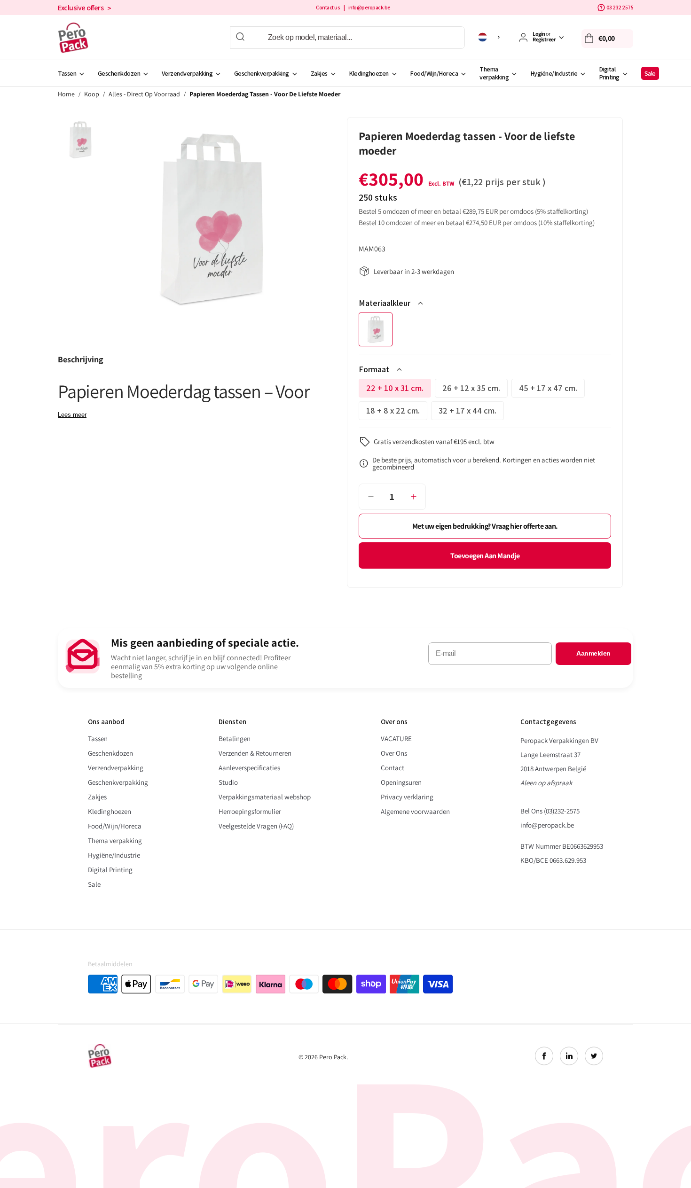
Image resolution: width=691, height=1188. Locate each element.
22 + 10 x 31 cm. (398, 390)
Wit (376, 329)
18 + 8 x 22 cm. (396, 412)
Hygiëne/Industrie (554, 73)
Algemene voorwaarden (415, 811)
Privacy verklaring (407, 796)
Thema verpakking (494, 73)
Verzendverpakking (187, 73)
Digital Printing (609, 73)
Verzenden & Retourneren (255, 753)
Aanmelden (593, 653)
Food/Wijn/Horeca (434, 73)
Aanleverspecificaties (249, 767)
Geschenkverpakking (261, 73)
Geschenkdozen (119, 73)
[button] (607, 38)
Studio (228, 782)
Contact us (328, 7)
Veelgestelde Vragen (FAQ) (256, 825)
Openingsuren (401, 782)
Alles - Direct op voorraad (144, 94)
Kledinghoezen (369, 73)
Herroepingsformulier (250, 811)
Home (66, 94)
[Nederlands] (490, 37)
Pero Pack (332, 1057)
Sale (650, 73)
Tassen (67, 73)
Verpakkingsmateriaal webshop (265, 796)
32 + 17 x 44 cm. (471, 412)
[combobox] (347, 37)
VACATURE (396, 738)
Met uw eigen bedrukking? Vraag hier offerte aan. (485, 526)
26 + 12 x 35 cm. (475, 390)
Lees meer (72, 414)
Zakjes (319, 73)
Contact (392, 767)
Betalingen (235, 738)
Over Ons (394, 753)
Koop (91, 94)
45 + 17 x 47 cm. (552, 390)
